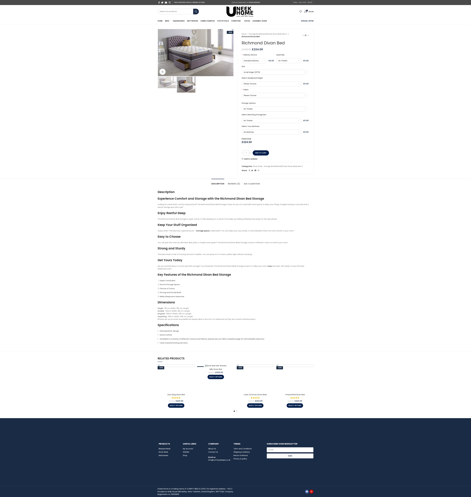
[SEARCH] (196, 11)
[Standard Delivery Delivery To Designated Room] (255, 60)
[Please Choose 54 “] (272, 83)
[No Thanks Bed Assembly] (289, 60)
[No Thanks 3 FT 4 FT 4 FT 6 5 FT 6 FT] (272, 120)
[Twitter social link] (162, 2)
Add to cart (261, 153)
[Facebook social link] (159, 2)
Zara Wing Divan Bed (176, 394)
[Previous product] (303, 35)
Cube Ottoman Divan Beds (255, 394)
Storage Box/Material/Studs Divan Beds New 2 (268, 34)
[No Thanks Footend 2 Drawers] (275, 108)
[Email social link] (166, 2)
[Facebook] (307, 492)
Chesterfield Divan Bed (295, 394)
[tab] (217, 182)
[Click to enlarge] (162, 72)
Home (244, 34)
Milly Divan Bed (215, 369)
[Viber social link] (169, 2)
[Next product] (308, 35)
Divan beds (257, 166)
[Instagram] (311, 492)
